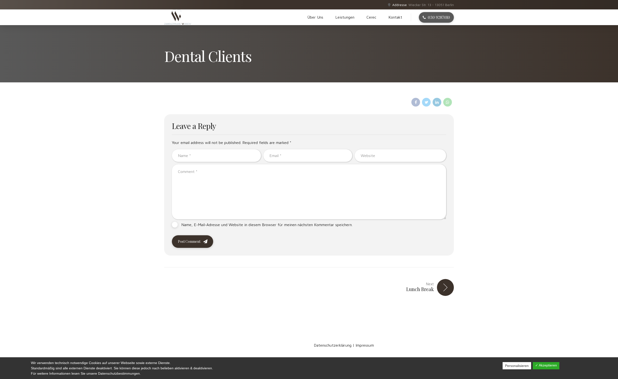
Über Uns (315, 17)
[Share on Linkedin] (437, 102)
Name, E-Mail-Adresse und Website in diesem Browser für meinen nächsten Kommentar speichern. (266, 224)
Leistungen (344, 17)
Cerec (371, 17)
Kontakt (395, 17)
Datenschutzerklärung (332, 345)
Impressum (365, 345)
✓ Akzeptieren (546, 365)
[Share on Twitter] (426, 102)
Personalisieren (517, 366)
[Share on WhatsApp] (447, 102)
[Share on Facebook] (415, 102)
